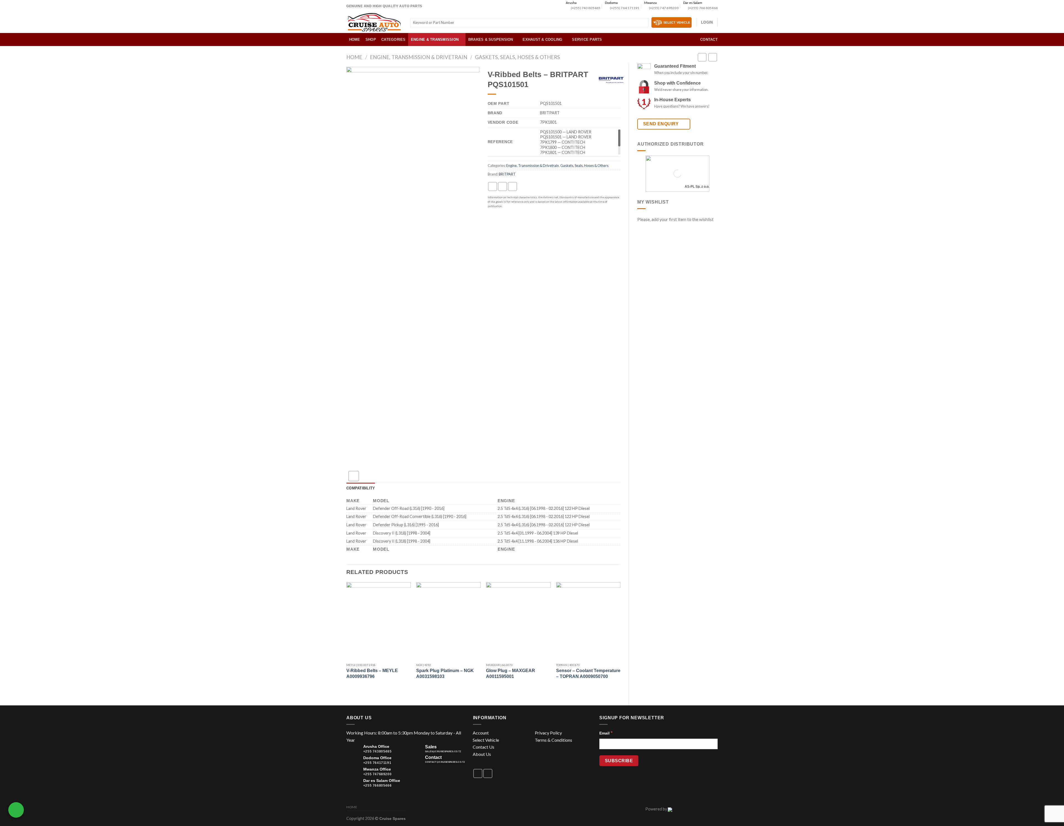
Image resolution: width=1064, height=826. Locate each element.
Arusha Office (376, 746)
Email (606, 733)
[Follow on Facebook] (477, 773)
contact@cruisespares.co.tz (445, 762)
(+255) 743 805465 (585, 8)
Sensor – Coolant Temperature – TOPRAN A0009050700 (588, 673)
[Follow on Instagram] (487, 773)
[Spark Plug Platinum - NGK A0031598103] (448, 621)
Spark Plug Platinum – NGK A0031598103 (445, 673)
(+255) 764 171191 (624, 8)
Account (481, 732)
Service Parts (587, 39)
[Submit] (643, 22)
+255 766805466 (377, 785)
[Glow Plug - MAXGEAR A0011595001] (518, 621)
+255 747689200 (377, 774)
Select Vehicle (486, 740)
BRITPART (507, 174)
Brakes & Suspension (490, 39)
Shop (370, 39)
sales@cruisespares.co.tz (443, 751)
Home (354, 39)
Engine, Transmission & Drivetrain (418, 57)
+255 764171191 (377, 763)
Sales (431, 746)
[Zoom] (353, 476)
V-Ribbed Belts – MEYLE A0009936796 (372, 673)
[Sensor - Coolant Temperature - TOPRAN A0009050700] (588, 621)
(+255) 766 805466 (703, 8)
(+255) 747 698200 (664, 8)
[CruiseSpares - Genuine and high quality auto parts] (374, 22)
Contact (709, 39)
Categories (393, 39)
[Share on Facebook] (492, 186)
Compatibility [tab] (360, 488)
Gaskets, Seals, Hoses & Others (517, 57)
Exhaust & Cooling (542, 39)
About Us (482, 754)
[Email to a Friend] (512, 186)
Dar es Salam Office (381, 780)
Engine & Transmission (435, 39)
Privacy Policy (548, 732)
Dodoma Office (377, 758)
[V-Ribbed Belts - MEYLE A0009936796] (378, 621)
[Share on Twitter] (502, 186)
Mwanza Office (377, 769)
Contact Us (483, 746)
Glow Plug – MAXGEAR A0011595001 (510, 673)
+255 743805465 (377, 751)
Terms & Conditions (553, 740)
